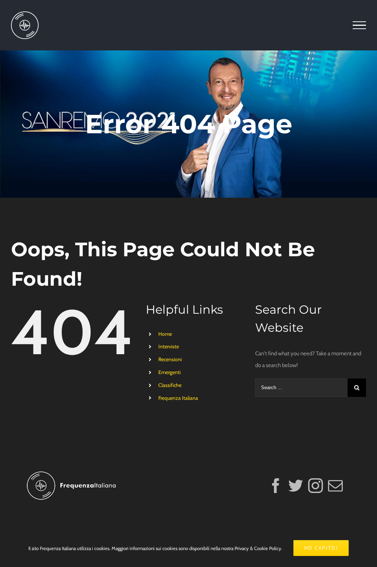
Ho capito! (321, 548)
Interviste (168, 346)
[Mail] (335, 485)
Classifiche (170, 385)
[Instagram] (315, 485)
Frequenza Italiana (178, 398)
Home (165, 334)
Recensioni (170, 359)
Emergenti (169, 372)
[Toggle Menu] (359, 25)
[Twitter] (295, 485)
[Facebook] (275, 485)
